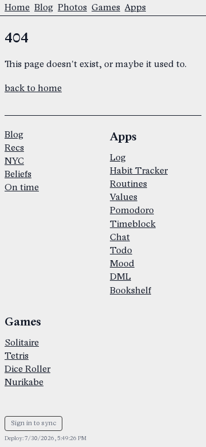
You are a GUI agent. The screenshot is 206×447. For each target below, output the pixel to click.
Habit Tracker (139, 171)
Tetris (17, 356)
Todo (121, 250)
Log (118, 158)
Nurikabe (24, 382)
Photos (72, 7)
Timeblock (133, 224)
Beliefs (18, 174)
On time (22, 187)
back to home (33, 88)
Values (123, 197)
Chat (120, 237)
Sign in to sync (33, 423)
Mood (122, 264)
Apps (135, 7)
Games (106, 7)
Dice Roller (27, 369)
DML (120, 277)
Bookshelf (130, 291)
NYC (14, 161)
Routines (128, 184)
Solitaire (22, 343)
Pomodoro (132, 210)
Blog (43, 7)
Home (17, 7)
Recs (14, 148)
